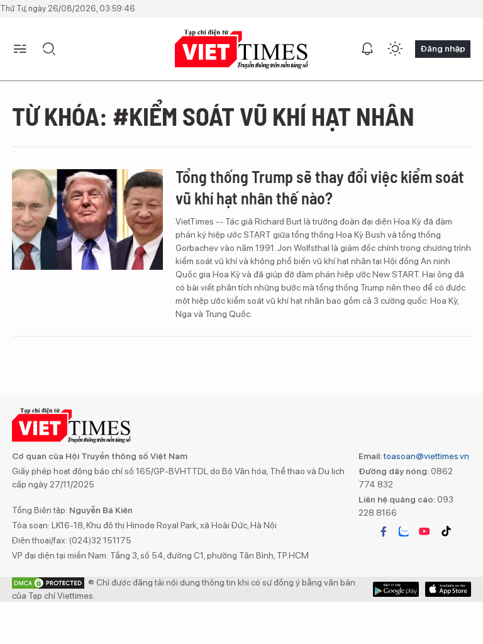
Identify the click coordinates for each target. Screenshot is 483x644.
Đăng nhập (442, 48)
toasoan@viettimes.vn (425, 456)
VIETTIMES (241, 49)
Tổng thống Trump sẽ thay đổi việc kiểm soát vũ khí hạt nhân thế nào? (319, 187)
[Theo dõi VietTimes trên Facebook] (384, 531)
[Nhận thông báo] (367, 49)
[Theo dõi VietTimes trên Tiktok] (446, 531)
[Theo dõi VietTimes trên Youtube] (424, 531)
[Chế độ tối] (394, 49)
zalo (404, 531)
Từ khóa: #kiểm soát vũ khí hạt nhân (213, 116)
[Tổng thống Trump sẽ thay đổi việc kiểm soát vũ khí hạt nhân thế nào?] (87, 219)
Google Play (448, 589)
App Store (396, 589)
